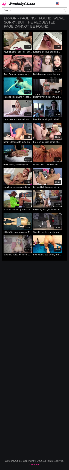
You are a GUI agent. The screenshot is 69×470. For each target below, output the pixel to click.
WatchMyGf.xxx (21, 4)
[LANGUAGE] (57, 3)
